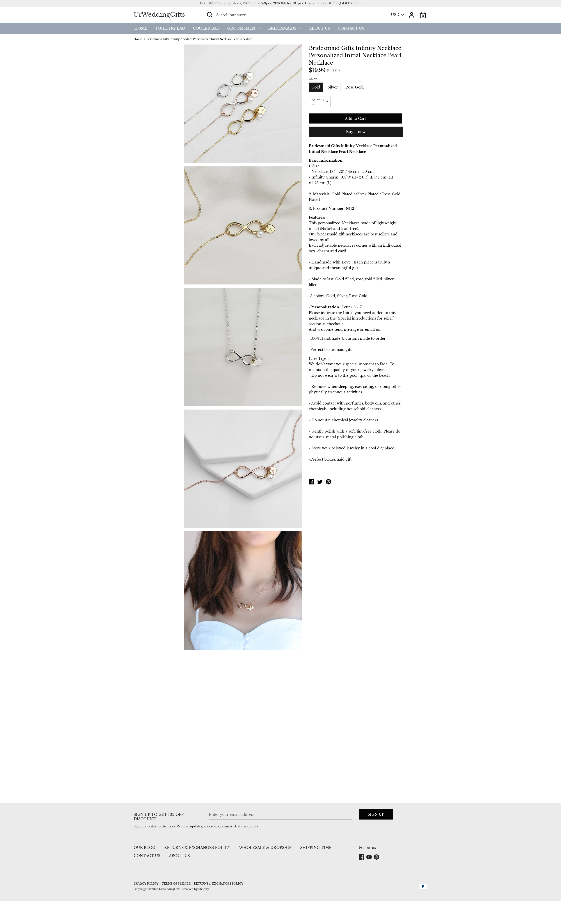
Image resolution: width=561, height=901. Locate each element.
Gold (315, 87)
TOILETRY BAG (170, 28)
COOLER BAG (206, 28)
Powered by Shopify (195, 889)
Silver (333, 87)
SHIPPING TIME (316, 847)
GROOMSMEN (241, 28)
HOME (140, 28)
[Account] (411, 13)
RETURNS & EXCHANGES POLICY (197, 847)
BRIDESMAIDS (282, 28)
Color (313, 79)
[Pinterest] (377, 857)
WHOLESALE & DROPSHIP (265, 847)
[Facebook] (362, 857)
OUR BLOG (144, 847)
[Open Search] (209, 14)
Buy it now (356, 131)
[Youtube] (369, 857)
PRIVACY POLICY (146, 883)
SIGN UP (376, 814)
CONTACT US (351, 28)
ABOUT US (319, 28)
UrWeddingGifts (159, 14)
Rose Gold (354, 87)
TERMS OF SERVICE (176, 883)
